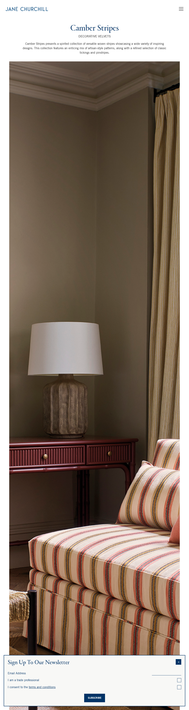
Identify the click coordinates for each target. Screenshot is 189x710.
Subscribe (94, 697)
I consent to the (32, 687)
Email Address (17, 673)
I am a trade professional (23, 680)
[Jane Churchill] (27, 9)
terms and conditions (42, 687)
